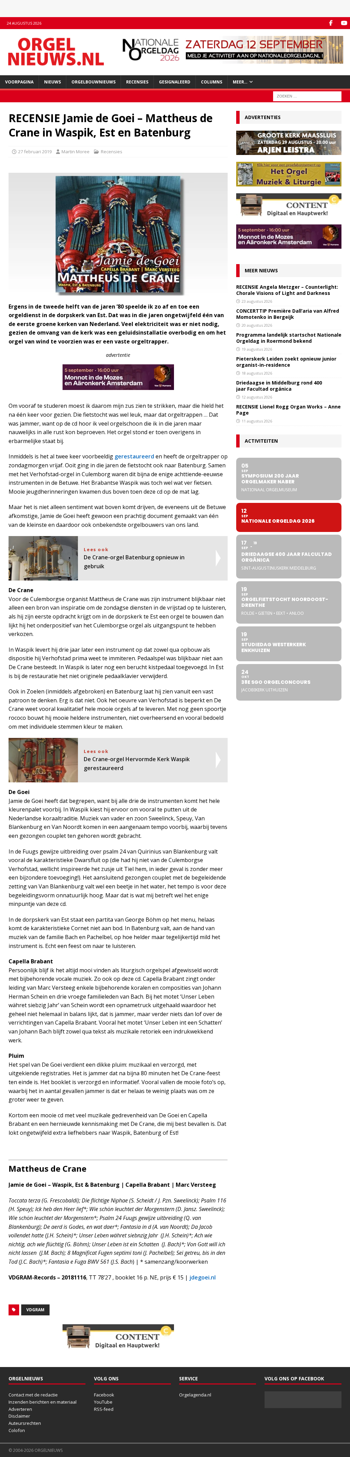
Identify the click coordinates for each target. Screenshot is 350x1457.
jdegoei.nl (202, 1277)
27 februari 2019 (35, 151)
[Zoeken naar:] (307, 95)
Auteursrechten (25, 1423)
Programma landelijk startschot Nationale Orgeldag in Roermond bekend (288, 337)
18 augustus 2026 (257, 373)
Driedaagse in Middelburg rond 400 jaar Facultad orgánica (279, 385)
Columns (211, 82)
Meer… (240, 82)
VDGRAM (35, 1310)
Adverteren (20, 1409)
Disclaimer (19, 1416)
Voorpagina (19, 82)
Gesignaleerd (174, 82)
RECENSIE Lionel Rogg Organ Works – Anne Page (288, 409)
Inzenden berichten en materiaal (43, 1402)
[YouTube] (344, 23)
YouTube (103, 1402)
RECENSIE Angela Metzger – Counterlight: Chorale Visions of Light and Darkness (287, 290)
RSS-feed (103, 1409)
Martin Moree (76, 151)
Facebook (104, 1395)
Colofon (17, 1430)
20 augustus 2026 (257, 325)
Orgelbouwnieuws (93, 82)
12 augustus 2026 (257, 397)
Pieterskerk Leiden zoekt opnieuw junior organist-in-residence (286, 361)
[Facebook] (331, 23)
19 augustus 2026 (257, 349)
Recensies (137, 82)
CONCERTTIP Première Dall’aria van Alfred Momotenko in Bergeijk (287, 314)
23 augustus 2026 (257, 301)
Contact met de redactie (33, 1395)
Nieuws (52, 82)
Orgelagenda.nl (195, 1395)
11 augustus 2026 (257, 421)
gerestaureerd (134, 456)
